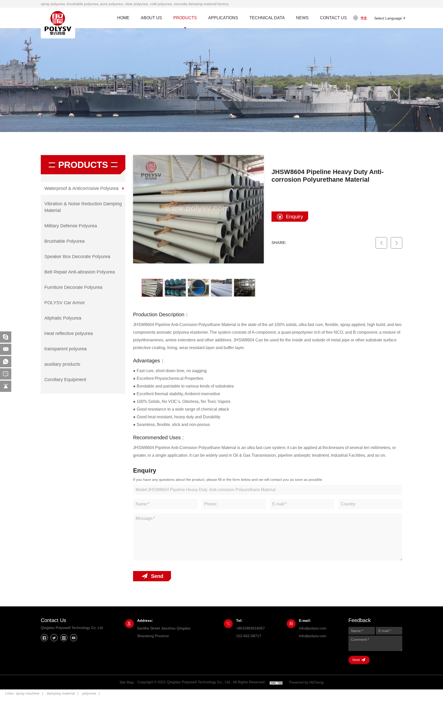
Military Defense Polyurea (70, 225)
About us (151, 18)
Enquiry (294, 216)
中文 (364, 18)
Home (123, 18)
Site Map (126, 682)
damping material (61, 693)
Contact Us (333, 18)
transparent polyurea (65, 348)
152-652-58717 (248, 636)
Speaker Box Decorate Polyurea (77, 256)
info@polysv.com (312, 628)
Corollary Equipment (65, 379)
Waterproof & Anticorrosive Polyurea (81, 188)
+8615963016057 (250, 628)
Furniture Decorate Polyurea (73, 287)
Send (157, 576)
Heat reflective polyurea (68, 333)
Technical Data (267, 18)
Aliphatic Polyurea (62, 318)
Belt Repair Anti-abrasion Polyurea (79, 271)
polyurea (89, 693)
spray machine (27, 693)
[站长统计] (276, 682)
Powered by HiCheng (306, 682)
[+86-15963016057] (5, 361)
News (302, 18)
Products (185, 18)
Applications (223, 18)
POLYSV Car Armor (64, 302)
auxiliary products (62, 364)
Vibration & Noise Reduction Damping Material (83, 207)
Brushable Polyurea (64, 241)
